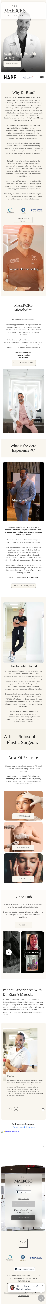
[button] (40, 288)
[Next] (16, 1109)
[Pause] (43, 1109)
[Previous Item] (9, 952)
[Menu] (33, 11)
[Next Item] (43, 1146)
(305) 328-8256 (23, 1199)
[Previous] (9, 1109)
